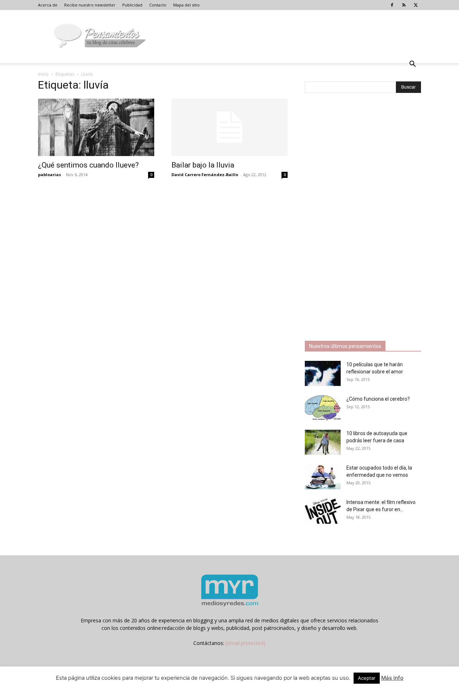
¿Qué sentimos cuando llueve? (88, 165)
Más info (392, 677)
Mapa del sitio (186, 5)
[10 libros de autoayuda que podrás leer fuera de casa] (323, 442)
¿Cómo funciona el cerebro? (378, 399)
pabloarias (49, 174)
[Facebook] (392, 5)
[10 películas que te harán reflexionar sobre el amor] (323, 373)
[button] (412, 64)
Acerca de (47, 5)
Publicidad (132, 5)
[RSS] (403, 5)
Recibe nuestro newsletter (89, 5)
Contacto (157, 5)
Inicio (43, 74)
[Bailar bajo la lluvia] (229, 127)
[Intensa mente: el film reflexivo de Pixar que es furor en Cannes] (323, 511)
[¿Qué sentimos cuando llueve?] (96, 127)
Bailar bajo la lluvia (202, 165)
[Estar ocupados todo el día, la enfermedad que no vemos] (323, 476)
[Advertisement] (358, 217)
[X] (415, 5)
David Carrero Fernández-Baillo (204, 174)
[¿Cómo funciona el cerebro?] (323, 407)
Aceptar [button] (366, 678)
